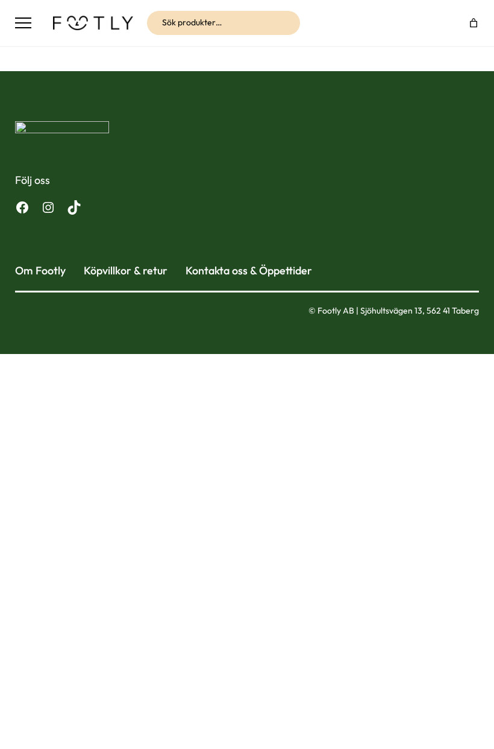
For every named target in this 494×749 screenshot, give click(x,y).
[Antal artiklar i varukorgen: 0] (474, 22)
